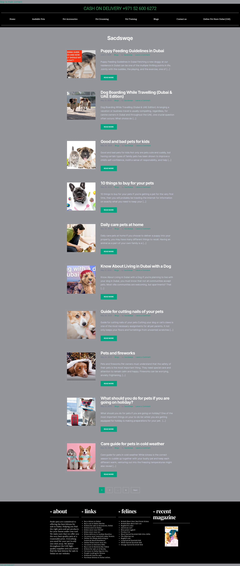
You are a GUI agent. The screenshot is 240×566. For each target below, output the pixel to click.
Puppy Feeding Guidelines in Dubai (132, 50)
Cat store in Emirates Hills (94, 545)
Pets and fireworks (118, 353)
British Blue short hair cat (131, 523)
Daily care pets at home (122, 224)
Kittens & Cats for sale (93, 555)
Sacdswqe (128, 55)
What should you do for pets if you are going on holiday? (135, 400)
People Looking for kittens (94, 553)
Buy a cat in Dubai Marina (94, 523)
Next (135, 490)
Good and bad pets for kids (125, 141)
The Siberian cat (127, 536)
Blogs (156, 19)
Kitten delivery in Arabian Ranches (98, 534)
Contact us (182, 19)
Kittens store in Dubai (93, 528)
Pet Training (131, 19)
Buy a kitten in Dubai (92, 521)
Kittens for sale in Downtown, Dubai (98, 526)
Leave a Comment (142, 55)
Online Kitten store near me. (95, 542)
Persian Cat (125, 532)
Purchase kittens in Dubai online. (97, 557)
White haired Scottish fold (131, 542)
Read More (109, 77)
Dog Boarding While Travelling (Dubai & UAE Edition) (136, 94)
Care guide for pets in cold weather (132, 443)
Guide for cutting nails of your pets (132, 311)
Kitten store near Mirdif (93, 530)
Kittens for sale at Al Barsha (95, 549)
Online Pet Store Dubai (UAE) (216, 19)
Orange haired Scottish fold (132, 545)
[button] (39, 19)
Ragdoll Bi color (127, 526)
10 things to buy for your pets (127, 183)
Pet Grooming (102, 19)
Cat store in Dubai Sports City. (96, 551)
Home (12, 19)
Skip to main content (11, 2)
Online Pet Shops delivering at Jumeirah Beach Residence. (96, 539)
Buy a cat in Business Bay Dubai (96, 547)
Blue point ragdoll (128, 530)
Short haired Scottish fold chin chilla (135, 534)
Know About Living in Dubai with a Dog (136, 266)
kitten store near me (92, 532)
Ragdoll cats (126, 538)
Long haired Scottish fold (131, 540)
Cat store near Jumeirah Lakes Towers (99, 536)
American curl (126, 528)
